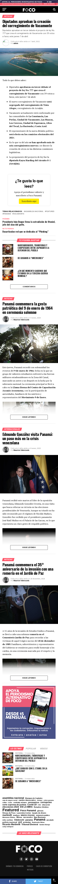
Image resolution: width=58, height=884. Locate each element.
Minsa (19, 817)
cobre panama (49, 800)
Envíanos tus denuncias (15, 866)
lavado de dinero (39, 813)
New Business (40, 817)
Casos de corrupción (44, 866)
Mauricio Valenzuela (21, 320)
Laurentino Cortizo (24, 813)
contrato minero (20, 802)
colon (4, 802)
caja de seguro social (9, 800)
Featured (50, 211)
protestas (27, 822)
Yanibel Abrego (44, 824)
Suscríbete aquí (29, 201)
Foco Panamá (28, 810)
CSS (39, 805)
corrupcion (46, 802)
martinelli (7, 815)
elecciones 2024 (10, 807)
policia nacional (9, 822)
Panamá (7, 214)
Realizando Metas (38, 822)
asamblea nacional (34, 211)
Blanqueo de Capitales (33, 798)
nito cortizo (7, 820)
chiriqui (39, 800)
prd (20, 822)
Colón (10, 802)
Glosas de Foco (9, 813)
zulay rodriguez (7, 826)
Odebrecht (19, 820)
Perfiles (30, 866)
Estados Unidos (41, 807)
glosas (40, 811)
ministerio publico (43, 815)
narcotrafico (28, 817)
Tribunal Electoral (29, 824)
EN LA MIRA (26, 807)
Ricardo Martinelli (11, 824)
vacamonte (18, 214)
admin (15, 43)
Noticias (30, 869)
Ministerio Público (8, 817)
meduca (16, 815)
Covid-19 (32, 804)
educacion (46, 805)
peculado (50, 820)
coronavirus (33, 802)
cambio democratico (27, 800)
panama (29, 820)
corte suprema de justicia (14, 805)
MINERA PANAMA (28, 815)
